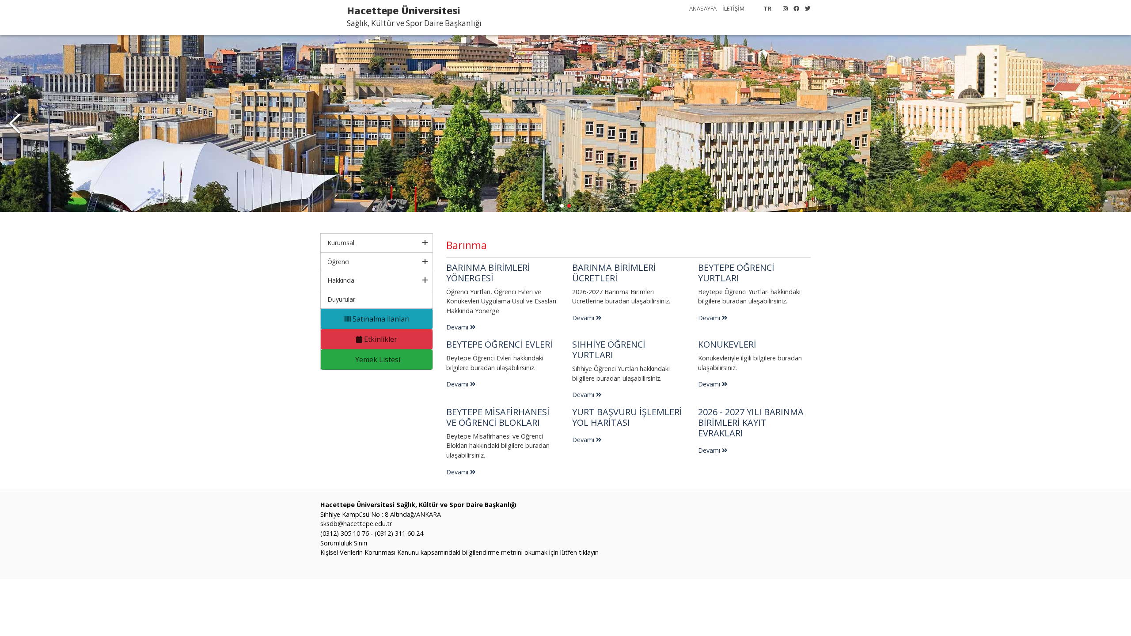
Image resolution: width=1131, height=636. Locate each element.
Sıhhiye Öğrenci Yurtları (608, 349)
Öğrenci (338, 261)
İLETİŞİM (733, 8)
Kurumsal (340, 242)
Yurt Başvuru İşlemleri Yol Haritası (627, 417)
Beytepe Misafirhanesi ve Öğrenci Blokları (498, 417)
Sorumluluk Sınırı (343, 543)
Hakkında (340, 280)
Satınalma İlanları (380, 319)
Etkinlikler (379, 339)
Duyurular (341, 299)
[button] (15, 123)
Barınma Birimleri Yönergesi (488, 272)
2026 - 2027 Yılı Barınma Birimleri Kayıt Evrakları (751, 422)
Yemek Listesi (376, 359)
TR (767, 8)
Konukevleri (727, 344)
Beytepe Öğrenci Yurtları (736, 272)
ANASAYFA (703, 8)
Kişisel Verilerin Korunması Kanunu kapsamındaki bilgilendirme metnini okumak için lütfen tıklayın (459, 552)
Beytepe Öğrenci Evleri (499, 344)
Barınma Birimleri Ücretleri (614, 272)
